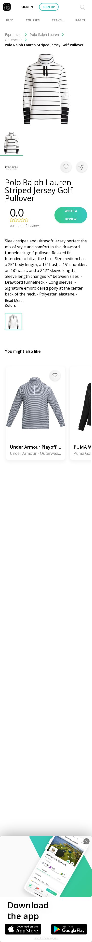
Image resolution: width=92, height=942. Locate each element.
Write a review (71, 215)
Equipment (13, 34)
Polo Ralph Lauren (44, 34)
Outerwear (13, 39)
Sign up (49, 7)
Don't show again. (46, 938)
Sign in (27, 7)
